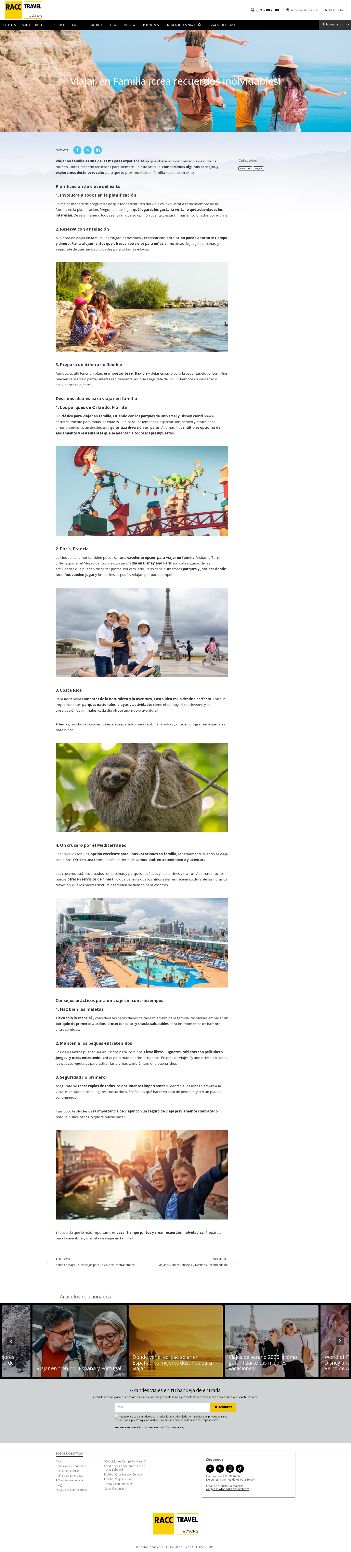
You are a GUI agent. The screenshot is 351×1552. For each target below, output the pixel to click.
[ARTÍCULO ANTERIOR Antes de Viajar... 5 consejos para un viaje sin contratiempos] (4, 81)
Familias (245, 168)
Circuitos (96, 25)
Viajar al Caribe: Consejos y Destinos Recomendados (193, 1265)
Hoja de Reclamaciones (71, 1490)
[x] (220, 1469)
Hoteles (9, 25)
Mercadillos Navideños (185, 25)
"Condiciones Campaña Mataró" (125, 1461)
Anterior (63, 1259)
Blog (59, 1485)
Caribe (77, 25)
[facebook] (210, 1469)
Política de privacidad (69, 1476)
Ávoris (60, 1461)
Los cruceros (66, 854)
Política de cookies (68, 1471)
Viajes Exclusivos (223, 25)
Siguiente (220, 1259)
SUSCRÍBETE (223, 1407)
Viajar (258, 168)
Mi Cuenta (336, 10)
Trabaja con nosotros (118, 1484)
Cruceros (58, 25)
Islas (113, 25)
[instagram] (230, 1469)
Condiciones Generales (71, 1466)
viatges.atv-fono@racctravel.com (227, 1489)
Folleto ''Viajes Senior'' (118, 1479)
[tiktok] (240, 1469)
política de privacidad (208, 1416)
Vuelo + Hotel (33, 25)
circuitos (220, 1057)
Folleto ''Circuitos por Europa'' (123, 1474)
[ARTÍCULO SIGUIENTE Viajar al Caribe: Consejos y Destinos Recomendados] (347, 81)
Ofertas (130, 25)
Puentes (150, 25)
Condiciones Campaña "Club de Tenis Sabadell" (124, 1467)
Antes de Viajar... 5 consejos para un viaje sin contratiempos (95, 1265)
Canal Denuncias (115, 1488)
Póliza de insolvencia (69, 1480)
